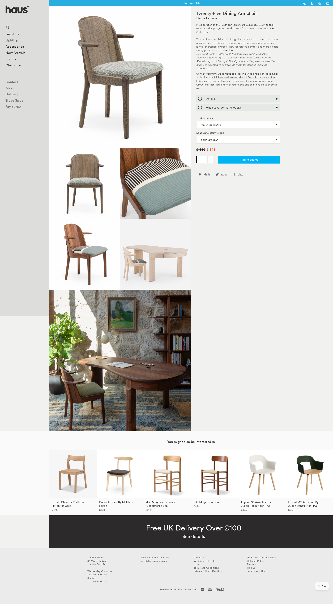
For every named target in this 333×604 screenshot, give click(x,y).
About (10, 88)
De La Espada (206, 18)
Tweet (225, 174)
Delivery (12, 94)
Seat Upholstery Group (210, 132)
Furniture (12, 34)
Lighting (12, 40)
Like (240, 174)
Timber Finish (204, 117)
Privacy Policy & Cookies (207, 571)
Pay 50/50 (13, 107)
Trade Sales (14, 100)
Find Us (251, 567)
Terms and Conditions (206, 567)
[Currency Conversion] (320, 3)
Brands (11, 59)
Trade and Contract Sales (261, 557)
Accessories (15, 46)
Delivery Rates (255, 561)
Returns (251, 564)
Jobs (196, 564)
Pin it (206, 174)
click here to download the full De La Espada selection (243, 77)
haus (7, 17)
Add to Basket (249, 159)
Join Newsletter (256, 571)
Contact (12, 82)
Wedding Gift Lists (204, 561)
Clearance (13, 65)
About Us (199, 557)
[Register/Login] (312, 3)
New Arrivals (15, 53)
